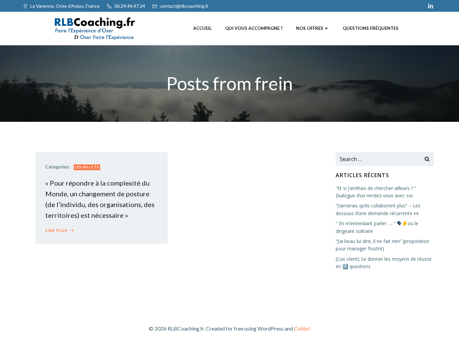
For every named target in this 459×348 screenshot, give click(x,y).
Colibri (302, 328)
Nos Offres (309, 28)
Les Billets (87, 167)
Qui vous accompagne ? (254, 28)
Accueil (202, 28)
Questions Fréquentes (371, 28)
